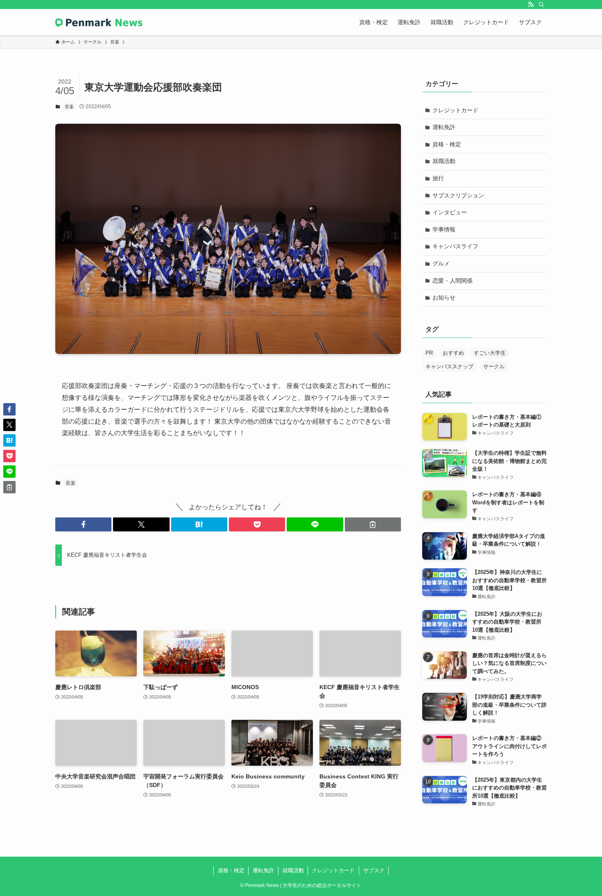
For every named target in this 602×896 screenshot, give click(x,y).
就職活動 (443, 161)
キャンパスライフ (455, 246)
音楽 (69, 106)
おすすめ (453, 353)
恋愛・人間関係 (452, 280)
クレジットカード (455, 110)
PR (429, 353)
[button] (83, 524)
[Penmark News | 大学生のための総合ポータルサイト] (99, 22)
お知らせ (443, 297)
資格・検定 (446, 144)
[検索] (541, 4)
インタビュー (449, 212)
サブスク (374, 870)
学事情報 (443, 229)
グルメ (441, 263)
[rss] (530, 4)
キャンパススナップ (449, 366)
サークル (494, 366)
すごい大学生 (490, 353)
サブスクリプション (458, 195)
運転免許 (443, 127)
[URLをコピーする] (373, 524)
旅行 (438, 178)
